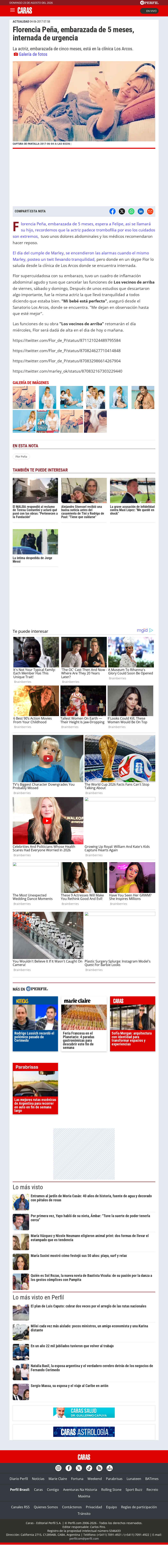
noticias (35, 1001)
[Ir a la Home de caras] (25, 12)
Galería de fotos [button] (33, 54)
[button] (84, 105)
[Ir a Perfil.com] (149, 3)
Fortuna (77, 1478)
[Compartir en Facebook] (112, 211)
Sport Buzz (134, 1489)
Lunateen (134, 1478)
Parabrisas (114, 1478)
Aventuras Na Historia (80, 1489)
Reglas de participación (139, 1507)
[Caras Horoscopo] (84, 1435)
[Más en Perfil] (37, 989)
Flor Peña (21, 456)
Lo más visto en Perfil (38, 1297)
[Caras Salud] (84, 1416)
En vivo (151, 11)
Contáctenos (72, 1507)
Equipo (111, 1507)
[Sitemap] (110, 1468)
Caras (38, 1489)
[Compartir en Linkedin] (141, 211)
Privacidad (94, 1507)
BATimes (152, 1478)
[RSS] (99, 1468)
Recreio (152, 1489)
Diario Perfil (19, 1478)
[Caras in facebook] (69, 1468)
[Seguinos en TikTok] (89, 1468)
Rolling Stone (111, 1489)
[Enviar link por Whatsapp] (131, 211)
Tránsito (84, 1513)
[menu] (12, 11)
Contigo (53, 1489)
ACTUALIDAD (21, 21)
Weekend (94, 1478)
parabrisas (35, 1068)
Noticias (38, 1478)
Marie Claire (58, 1478)
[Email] (150, 211)
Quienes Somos (46, 1507)
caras (132, 1001)
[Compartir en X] (122, 211)
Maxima (84, 1496)
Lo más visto (28, 1187)
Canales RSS (20, 1507)
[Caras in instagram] (58, 1468)
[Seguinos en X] (79, 1468)
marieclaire (84, 1001)
